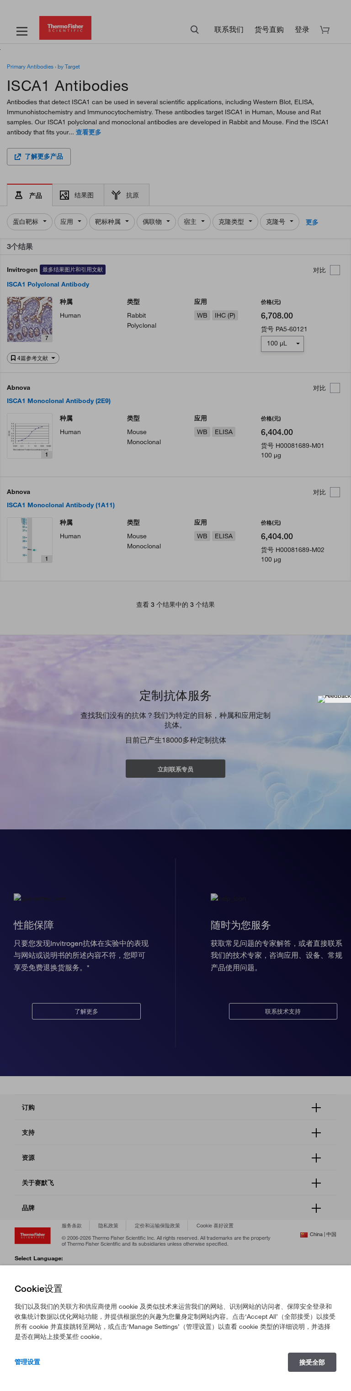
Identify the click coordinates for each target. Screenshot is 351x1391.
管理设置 (27, 1362)
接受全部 (312, 1362)
